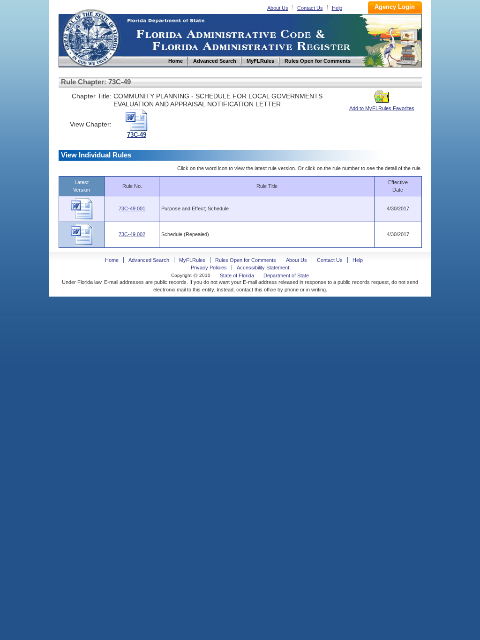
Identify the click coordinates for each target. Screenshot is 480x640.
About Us (277, 8)
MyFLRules (192, 260)
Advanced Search (148, 260)
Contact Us (310, 8)
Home (90, 37)
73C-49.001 (132, 208)
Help (337, 8)
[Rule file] (82, 218)
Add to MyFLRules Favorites (381, 108)
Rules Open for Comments (245, 260)
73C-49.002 (132, 234)
